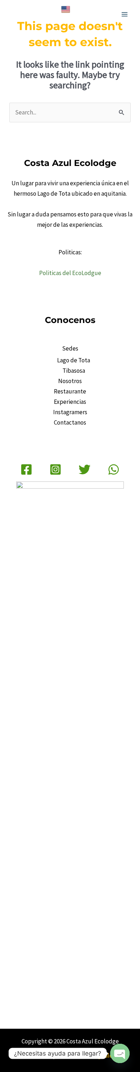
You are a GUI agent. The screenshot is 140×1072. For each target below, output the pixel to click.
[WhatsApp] (113, 469)
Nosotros (70, 381)
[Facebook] (26, 469)
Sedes (70, 348)
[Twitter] (84, 469)
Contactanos (70, 422)
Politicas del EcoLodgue (70, 273)
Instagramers (70, 412)
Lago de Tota (73, 360)
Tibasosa (73, 371)
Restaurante (70, 391)
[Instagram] (55, 469)
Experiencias (70, 402)
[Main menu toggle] (125, 14)
